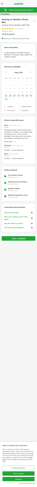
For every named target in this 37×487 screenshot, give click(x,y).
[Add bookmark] (34, 20)
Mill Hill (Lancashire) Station (17, 182)
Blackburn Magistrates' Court (17, 195)
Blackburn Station (14, 189)
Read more (8, 141)
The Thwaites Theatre (15, 175)
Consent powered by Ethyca (25, 483)
